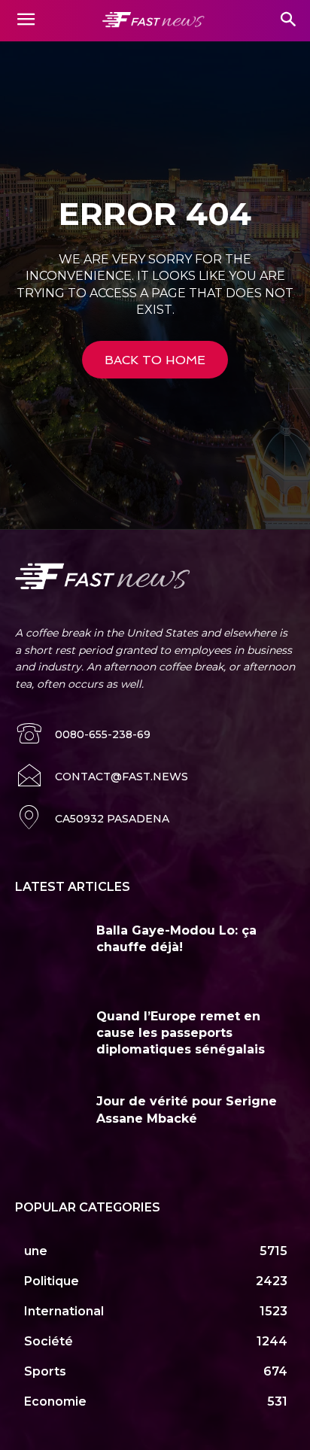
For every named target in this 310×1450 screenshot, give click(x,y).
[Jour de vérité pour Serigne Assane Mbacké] (50, 1122)
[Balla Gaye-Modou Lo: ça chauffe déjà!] (50, 951)
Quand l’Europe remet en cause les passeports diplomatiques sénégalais (180, 1033)
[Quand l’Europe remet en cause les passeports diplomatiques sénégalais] (50, 1037)
